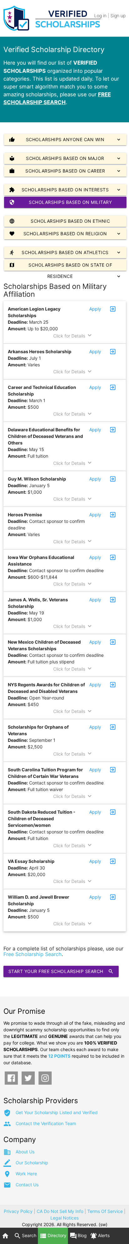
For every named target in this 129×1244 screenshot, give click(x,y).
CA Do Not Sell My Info (60, 1211)
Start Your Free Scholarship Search (61, 971)
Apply (95, 308)
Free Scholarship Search (32, 954)
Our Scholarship (32, 1162)
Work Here (26, 1173)
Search (25, 1236)
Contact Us (27, 1184)
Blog (78, 1236)
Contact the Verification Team (46, 1123)
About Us (25, 1151)
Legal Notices (64, 1217)
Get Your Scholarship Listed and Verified (57, 1112)
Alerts (100, 1236)
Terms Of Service (105, 1211)
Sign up (118, 15)
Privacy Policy (18, 1211)
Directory (52, 1236)
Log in (100, 15)
